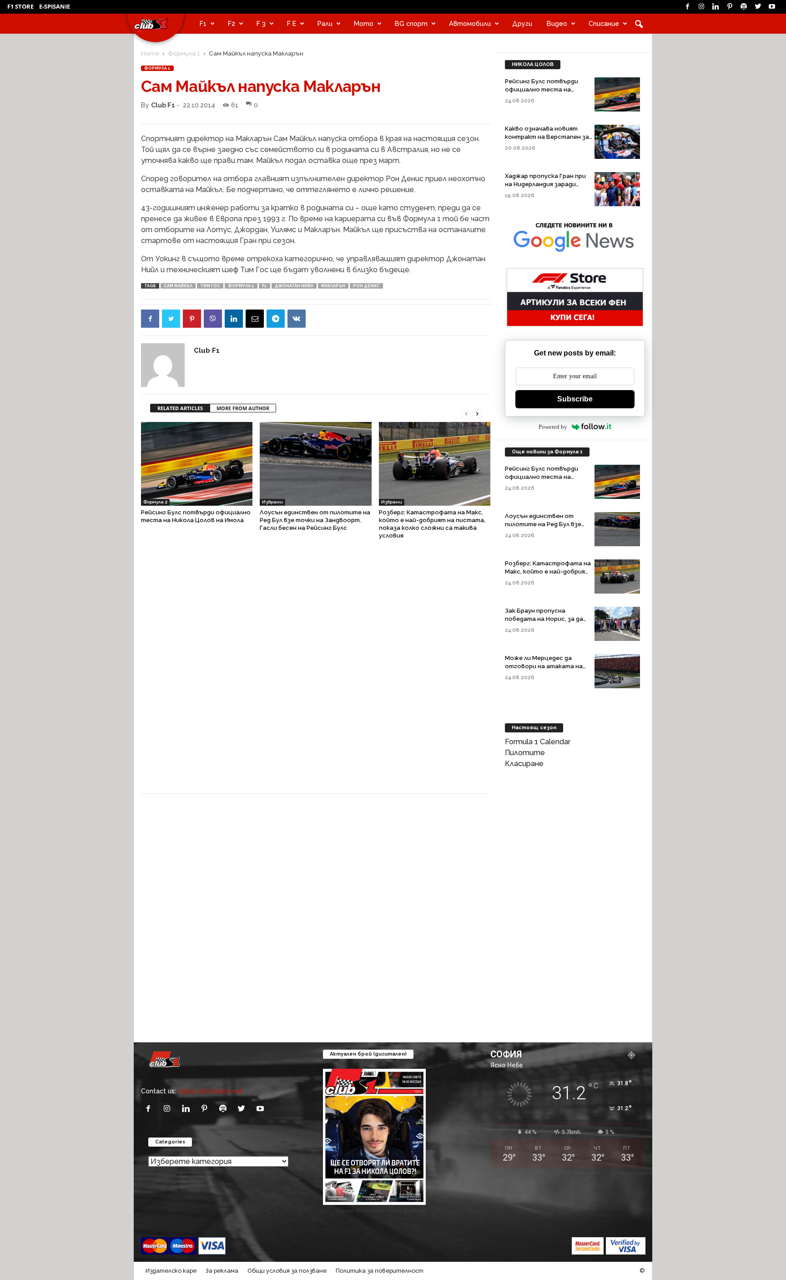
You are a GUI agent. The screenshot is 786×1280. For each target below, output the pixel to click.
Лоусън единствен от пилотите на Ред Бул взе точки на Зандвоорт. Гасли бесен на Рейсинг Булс (315, 520)
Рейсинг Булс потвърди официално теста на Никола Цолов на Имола (541, 89)
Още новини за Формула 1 (547, 452)
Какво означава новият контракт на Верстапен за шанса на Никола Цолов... (547, 136)
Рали (325, 23)
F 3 (261, 23)
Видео (557, 23)
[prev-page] (466, 413)
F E (291, 23)
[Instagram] (701, 7)
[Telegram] (276, 319)
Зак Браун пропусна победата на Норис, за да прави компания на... (544, 618)
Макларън (333, 286)
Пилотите (525, 752)
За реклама (222, 1270)
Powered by (553, 426)
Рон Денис (366, 286)
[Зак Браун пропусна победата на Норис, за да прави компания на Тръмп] (617, 624)
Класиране (524, 763)
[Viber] (213, 319)
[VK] (296, 319)
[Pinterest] (729, 7)
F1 (203, 23)
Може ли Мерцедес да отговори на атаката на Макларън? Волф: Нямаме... (545, 666)
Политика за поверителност (379, 1270)
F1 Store (20, 6)
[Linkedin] (715, 7)
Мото (363, 23)
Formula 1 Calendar (537, 741)
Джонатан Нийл (294, 286)
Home (150, 53)
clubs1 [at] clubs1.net (210, 1091)
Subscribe (575, 399)
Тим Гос (210, 286)
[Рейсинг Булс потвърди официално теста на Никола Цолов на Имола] (196, 464)
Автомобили (470, 23)
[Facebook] (687, 7)
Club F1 (163, 105)
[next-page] (477, 413)
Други (522, 23)
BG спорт (411, 23)
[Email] (255, 319)
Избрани (272, 501)
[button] (639, 24)
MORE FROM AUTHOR (243, 408)
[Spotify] (743, 7)
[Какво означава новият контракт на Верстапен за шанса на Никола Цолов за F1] (617, 142)
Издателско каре (171, 1270)
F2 (231, 23)
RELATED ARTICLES (180, 408)
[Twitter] (757, 7)
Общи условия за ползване (287, 1270)
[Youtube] (771, 7)
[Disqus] (315, 671)
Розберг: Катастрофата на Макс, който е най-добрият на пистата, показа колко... (548, 571)
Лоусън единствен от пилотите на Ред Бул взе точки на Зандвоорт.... (543, 524)
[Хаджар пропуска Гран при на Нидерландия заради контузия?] (617, 189)
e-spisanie (54, 6)
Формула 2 (155, 501)
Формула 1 (184, 53)
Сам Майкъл (178, 286)
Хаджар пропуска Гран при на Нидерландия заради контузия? (545, 184)
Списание (604, 23)
